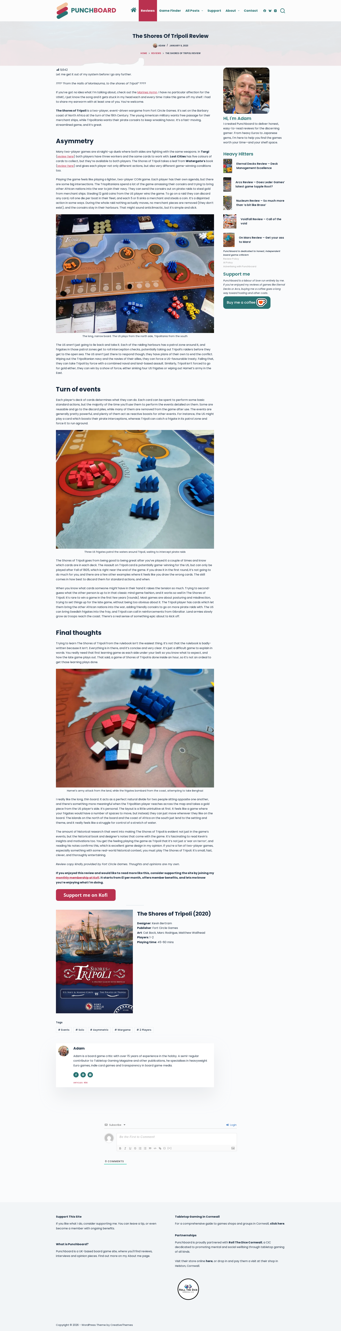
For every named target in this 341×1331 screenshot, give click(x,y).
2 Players (144, 1030)
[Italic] (125, 1148)
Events (63, 1030)
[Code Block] (155, 1148)
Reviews (148, 10)
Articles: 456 (80, 1082)
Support (214, 10)
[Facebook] (264, 10)
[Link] (160, 1148)
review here (65, 156)
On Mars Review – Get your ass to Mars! (261, 240)
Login (233, 1125)
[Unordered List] (145, 1148)
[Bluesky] (270, 10)
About (231, 10)
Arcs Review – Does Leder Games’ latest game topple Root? (260, 184)
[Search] (282, 10)
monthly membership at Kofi (77, 878)
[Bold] (120, 1148)
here (209, 1261)
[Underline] (130, 1148)
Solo (79, 1030)
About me (135, 1256)
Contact (251, 10)
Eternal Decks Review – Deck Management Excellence (257, 166)
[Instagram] (275, 10)
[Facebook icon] (76, 1074)
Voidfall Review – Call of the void (261, 221)
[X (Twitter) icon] (90, 1074)
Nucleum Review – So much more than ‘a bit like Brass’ (260, 203)
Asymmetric (99, 1030)
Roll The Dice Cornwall (245, 1242)
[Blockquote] (150, 1148)
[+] (170, 1148)
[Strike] (135, 1148)
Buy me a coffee (241, 302)
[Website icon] (83, 1074)
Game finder (170, 10)
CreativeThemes (121, 1325)
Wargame (123, 1030)
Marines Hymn (147, 92)
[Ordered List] (140, 1148)
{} (164, 1148)
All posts (192, 10)
